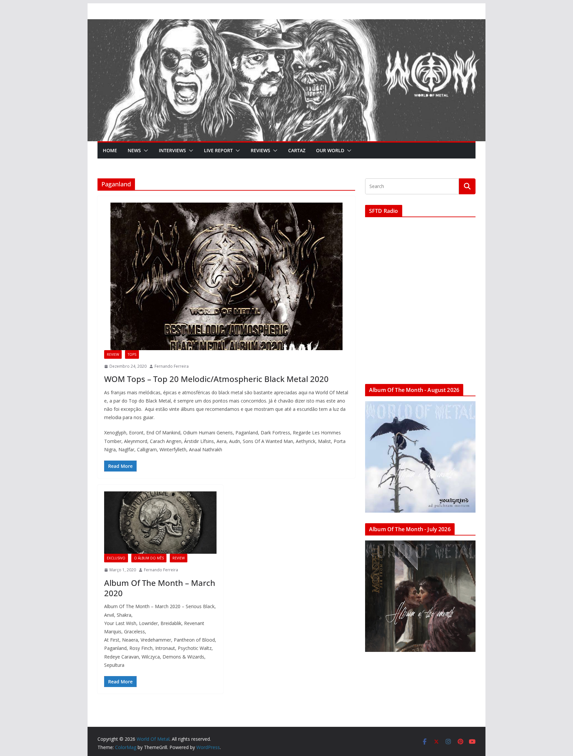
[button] (144, 150)
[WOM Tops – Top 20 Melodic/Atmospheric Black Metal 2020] (226, 276)
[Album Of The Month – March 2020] (160, 522)
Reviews (260, 150)
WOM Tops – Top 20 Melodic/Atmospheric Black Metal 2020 (216, 378)
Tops (132, 354)
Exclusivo (116, 558)
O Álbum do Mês (149, 558)
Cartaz (296, 150)
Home (110, 150)
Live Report (218, 150)
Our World (330, 150)
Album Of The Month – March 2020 (159, 587)
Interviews (172, 150)
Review (113, 354)
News (134, 150)
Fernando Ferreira (172, 366)
